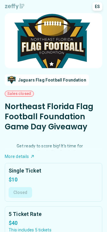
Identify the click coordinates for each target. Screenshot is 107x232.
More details (17, 156)
